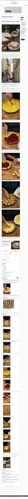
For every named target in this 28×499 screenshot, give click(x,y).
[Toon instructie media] (17, 278)
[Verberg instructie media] (19, 278)
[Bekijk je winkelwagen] (26, 5)
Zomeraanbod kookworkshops (5, 491)
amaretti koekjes (18, 150)
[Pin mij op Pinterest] (3, 5)
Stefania (13, 54)
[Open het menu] (24, 5)
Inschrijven (23, 39)
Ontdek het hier (8, 11)
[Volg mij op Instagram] (2, 5)
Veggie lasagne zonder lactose (15, 491)
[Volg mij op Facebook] (1, 5)
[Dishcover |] (14, 2)
